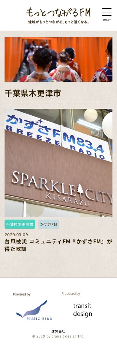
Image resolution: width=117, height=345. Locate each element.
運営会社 (58, 331)
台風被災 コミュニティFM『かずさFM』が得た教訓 (58, 244)
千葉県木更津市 (19, 224)
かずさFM (48, 224)
